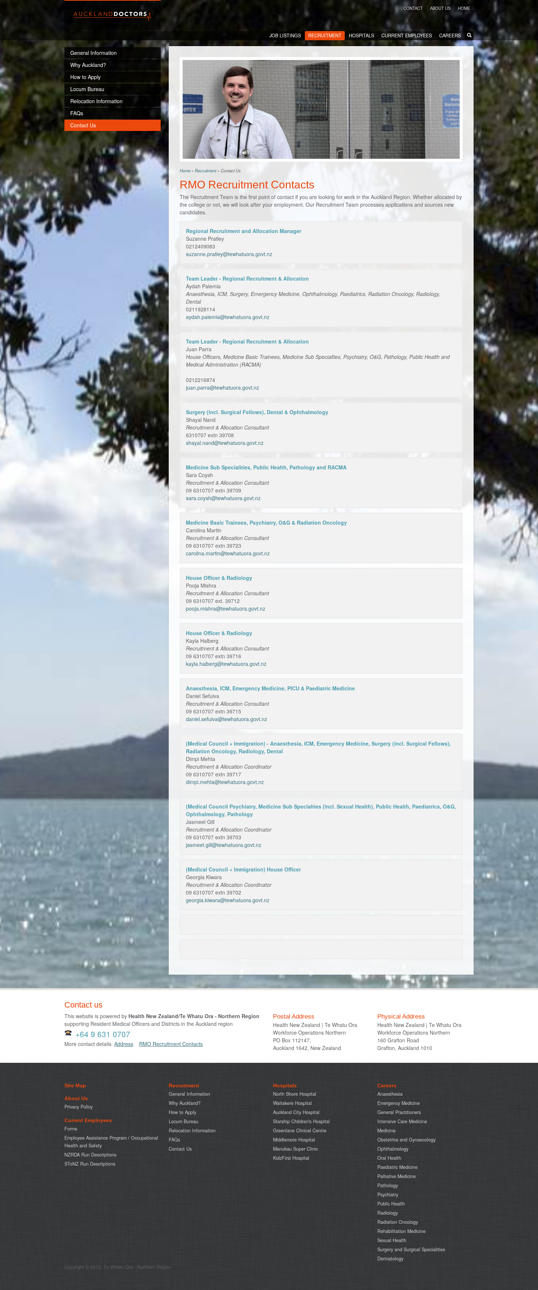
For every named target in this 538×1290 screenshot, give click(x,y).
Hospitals (361, 35)
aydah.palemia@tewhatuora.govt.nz (227, 316)
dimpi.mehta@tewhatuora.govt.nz (225, 781)
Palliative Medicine (396, 1176)
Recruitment (324, 35)
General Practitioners (399, 1112)
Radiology (387, 1213)
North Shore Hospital (294, 1094)
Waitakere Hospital (292, 1103)
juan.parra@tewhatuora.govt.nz (222, 387)
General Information (189, 1094)
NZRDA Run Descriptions (90, 1154)
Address (123, 1043)
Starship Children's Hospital (301, 1121)
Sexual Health (391, 1240)
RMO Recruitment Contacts (171, 1043)
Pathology (387, 1185)
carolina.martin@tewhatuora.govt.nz (228, 553)
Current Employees (406, 35)
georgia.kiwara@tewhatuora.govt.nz (227, 900)
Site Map (75, 1085)
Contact (413, 8)
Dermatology (390, 1258)
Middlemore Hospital (294, 1139)
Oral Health (389, 1158)
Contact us (83, 1004)
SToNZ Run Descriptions (89, 1163)
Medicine (386, 1130)
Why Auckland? (185, 1103)
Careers (450, 35)
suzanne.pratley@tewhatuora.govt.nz (229, 254)
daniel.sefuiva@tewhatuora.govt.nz (226, 719)
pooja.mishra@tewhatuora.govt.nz (225, 608)
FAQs (174, 1139)
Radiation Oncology (397, 1222)
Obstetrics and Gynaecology (406, 1139)
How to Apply (182, 1112)
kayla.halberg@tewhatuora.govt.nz (226, 663)
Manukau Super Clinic (295, 1148)
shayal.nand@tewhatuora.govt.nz (225, 442)
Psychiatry (387, 1194)
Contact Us (180, 1148)
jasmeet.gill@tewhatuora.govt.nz (223, 844)
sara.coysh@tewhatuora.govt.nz (223, 498)
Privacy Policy (78, 1106)
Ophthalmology (392, 1148)
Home (464, 8)
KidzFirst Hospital (291, 1158)
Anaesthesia (390, 1094)
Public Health (391, 1203)
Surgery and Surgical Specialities (411, 1249)
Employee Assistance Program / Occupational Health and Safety (111, 1142)
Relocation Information (192, 1130)
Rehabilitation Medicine (401, 1231)
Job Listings (285, 35)
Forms (70, 1128)
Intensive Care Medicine (402, 1121)
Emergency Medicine (398, 1103)
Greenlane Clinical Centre (299, 1130)
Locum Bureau (183, 1121)
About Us (440, 8)
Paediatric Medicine (397, 1167)
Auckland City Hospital (296, 1112)
